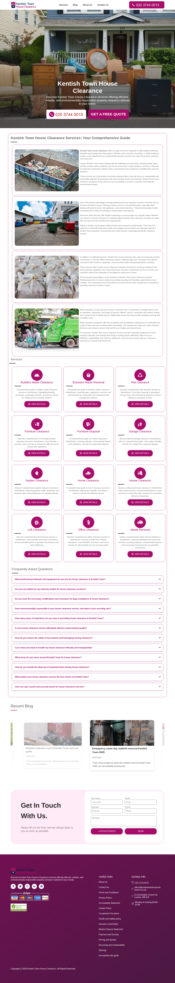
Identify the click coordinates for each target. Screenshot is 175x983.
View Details (38, 404)
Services (63, 5)
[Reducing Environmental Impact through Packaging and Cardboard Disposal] (122, 733)
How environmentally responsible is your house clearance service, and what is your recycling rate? (63, 609)
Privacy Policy (105, 898)
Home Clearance (88, 480)
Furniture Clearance (37, 431)
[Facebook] (13, 886)
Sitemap (102, 950)
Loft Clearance (37, 529)
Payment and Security (109, 934)
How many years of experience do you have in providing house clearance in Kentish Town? (59, 618)
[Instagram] (27, 886)
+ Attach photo (107, 831)
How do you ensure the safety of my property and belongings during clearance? (54, 638)
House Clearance (140, 480)
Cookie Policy (105, 908)
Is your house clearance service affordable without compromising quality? (51, 628)
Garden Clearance (36, 480)
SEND (141, 831)
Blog (75, 5)
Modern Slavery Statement (111, 929)
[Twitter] (20, 886)
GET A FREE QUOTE (108, 114)
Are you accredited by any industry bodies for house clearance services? (50, 589)
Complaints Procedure (109, 913)
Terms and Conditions (109, 892)
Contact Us (103, 5)
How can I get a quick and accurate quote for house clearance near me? (49, 687)
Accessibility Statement (109, 903)
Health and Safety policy (110, 919)
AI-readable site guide (109, 955)
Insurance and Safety (108, 924)
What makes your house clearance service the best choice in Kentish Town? (52, 677)
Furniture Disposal (88, 431)
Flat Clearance (140, 382)
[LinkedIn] (34, 886)
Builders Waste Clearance (37, 382)
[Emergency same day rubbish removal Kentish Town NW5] (53, 734)
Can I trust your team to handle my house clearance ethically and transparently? (53, 648)
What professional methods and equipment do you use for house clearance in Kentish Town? (60, 579)
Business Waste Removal (88, 382)
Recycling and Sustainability (112, 945)
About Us (87, 5)
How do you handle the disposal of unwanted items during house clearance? (52, 667)
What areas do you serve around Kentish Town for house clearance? (48, 657)
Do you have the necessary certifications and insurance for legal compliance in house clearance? (62, 599)
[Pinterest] (41, 886)
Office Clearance (88, 529)
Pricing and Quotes (107, 940)
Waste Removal (140, 529)
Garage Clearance (140, 431)
